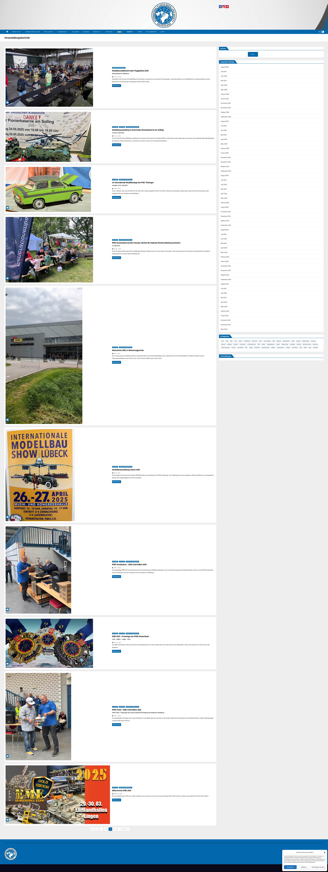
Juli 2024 (223, 180)
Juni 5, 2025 (117, 188)
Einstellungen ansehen (318, 867)
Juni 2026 (224, 76)
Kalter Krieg (285, 344)
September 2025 (226, 117)
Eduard (223, 344)
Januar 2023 (224, 261)
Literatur (109, 31)
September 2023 (226, 225)
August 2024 (225, 175)
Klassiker (75, 31)
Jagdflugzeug (270, 344)
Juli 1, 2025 (117, 136)
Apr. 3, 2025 (117, 642)
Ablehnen (303, 867)
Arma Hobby (267, 341)
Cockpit (298, 341)
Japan (278, 344)
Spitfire (273, 347)
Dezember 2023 (226, 211)
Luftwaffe (292, 344)
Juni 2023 (224, 239)
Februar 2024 (225, 202)
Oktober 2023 (225, 220)
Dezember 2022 (226, 266)
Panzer (233, 347)
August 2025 (225, 121)
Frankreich (243, 344)
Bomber (279, 341)
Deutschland (305, 341)
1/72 (235, 341)
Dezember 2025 (226, 103)
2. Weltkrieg (247, 341)
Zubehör (315, 347)
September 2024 (226, 171)
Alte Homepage (151, 31)
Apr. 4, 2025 (117, 567)
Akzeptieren (290, 867)
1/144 (240, 341)
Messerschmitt (307, 344)
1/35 (227, 341)
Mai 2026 (224, 80)
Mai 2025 (224, 135)
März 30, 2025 (118, 793)
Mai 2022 (224, 297)
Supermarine (280, 347)
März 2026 (224, 89)
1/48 (231, 341)
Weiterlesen (116, 85)
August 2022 (225, 284)
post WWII (240, 347)
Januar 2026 (224, 98)
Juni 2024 (224, 184)
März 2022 (224, 306)
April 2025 (224, 139)
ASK (273, 341)
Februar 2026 (225, 94)
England (229, 344)
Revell (251, 347)
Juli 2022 (223, 288)
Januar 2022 (224, 315)
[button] (324, 852)
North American (225, 347)
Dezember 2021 (226, 320)
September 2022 (226, 279)
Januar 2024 (224, 207)
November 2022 (226, 270)
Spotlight (121, 126)
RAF (246, 347)
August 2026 (225, 67)
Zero (310, 347)
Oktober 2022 (225, 275)
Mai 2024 (224, 189)
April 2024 (224, 193)
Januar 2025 (224, 153)
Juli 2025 (223, 126)
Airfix (260, 341)
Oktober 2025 (225, 112)
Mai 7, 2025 (117, 353)
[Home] (7, 32)
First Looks (48, 31)
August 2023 (225, 230)
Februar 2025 (225, 148)
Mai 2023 (224, 243)
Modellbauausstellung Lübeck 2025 (126, 470)
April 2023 (224, 248)
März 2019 (224, 329)
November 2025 (226, 107)
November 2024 (226, 162)
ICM (259, 344)
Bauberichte (62, 31)
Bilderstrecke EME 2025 (121, 790)
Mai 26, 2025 (117, 249)
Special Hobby (265, 347)
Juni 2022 (224, 293)
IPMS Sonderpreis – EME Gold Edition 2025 (129, 564)
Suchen (223, 48)
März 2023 (224, 252)
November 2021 (226, 324)
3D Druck (254, 341)
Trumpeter (295, 347)
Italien (263, 344)
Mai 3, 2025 (117, 473)
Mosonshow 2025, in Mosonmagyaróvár (128, 350)
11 (123, 829)
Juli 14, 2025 (117, 76)
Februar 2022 (225, 311)
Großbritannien (252, 344)
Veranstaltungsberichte (119, 67)
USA (300, 347)
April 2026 (224, 85)
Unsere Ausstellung (32, 31)
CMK (293, 341)
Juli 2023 (223, 234)
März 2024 (224, 198)
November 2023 (226, 216)
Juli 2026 (223, 71)
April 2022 (224, 302)
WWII (305, 347)
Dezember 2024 (226, 157)
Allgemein (115, 126)
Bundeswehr (286, 341)
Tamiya (288, 347)
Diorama (313, 341)
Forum (139, 31)
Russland (257, 347)
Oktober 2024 (225, 166)
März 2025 (224, 144)
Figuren (236, 344)
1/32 (222, 341)
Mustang (315, 344)
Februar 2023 (225, 257)
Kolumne (86, 31)
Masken (299, 344)
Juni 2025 (224, 130)
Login (162, 31)
